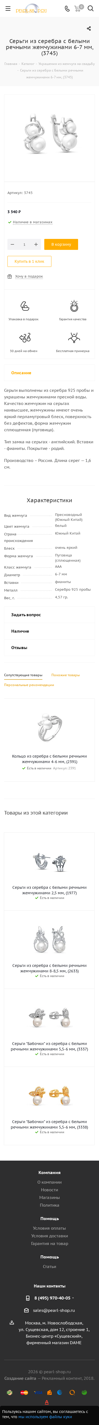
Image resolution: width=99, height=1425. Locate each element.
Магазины (49, 1197)
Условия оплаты (49, 1228)
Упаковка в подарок (23, 319)
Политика (49, 1205)
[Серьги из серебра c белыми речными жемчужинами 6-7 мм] (49, 134)
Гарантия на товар (49, 1243)
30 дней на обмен (23, 351)
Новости (49, 1189)
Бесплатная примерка (72, 351)
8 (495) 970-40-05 (52, 1298)
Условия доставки (49, 1235)
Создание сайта (20, 1378)
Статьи (49, 1266)
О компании (49, 1182)
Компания (49, 1172)
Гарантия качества (72, 319)
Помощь (49, 1218)
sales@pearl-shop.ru (54, 1310)
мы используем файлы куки (45, 1416)
